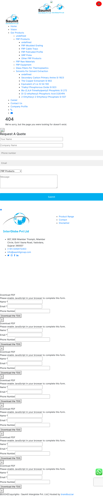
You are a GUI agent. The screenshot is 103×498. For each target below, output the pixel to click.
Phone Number (7, 311)
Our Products (17, 32)
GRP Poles (26, 55)
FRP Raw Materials (25, 61)
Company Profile (19, 106)
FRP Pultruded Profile (32, 52)
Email (3, 306)
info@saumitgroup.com (19, 252)
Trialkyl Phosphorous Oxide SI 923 (38, 87)
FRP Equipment (23, 64)
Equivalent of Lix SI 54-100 (35, 84)
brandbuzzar (67, 494)
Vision (14, 29)
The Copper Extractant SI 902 (36, 80)
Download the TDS (10, 315)
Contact (63, 219)
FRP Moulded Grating (32, 45)
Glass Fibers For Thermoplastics (32, 68)
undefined (21, 36)
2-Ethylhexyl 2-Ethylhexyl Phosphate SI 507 (43, 96)
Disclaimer (64, 223)
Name (4, 301)
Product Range (66, 216)
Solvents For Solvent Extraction (32, 71)
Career (14, 100)
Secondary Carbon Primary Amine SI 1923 (42, 77)
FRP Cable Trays (29, 48)
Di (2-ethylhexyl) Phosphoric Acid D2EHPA (43, 93)
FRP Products (23, 39)
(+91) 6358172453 (16, 249)
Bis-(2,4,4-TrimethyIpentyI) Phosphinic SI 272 (44, 90)
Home (14, 26)
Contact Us (16, 103)
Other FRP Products (31, 58)
